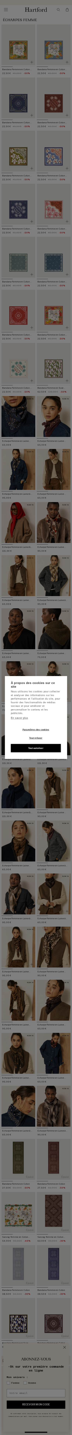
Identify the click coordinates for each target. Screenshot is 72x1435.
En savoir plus (19, 718)
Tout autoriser (35, 748)
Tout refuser (35, 738)
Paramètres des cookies (36, 729)
